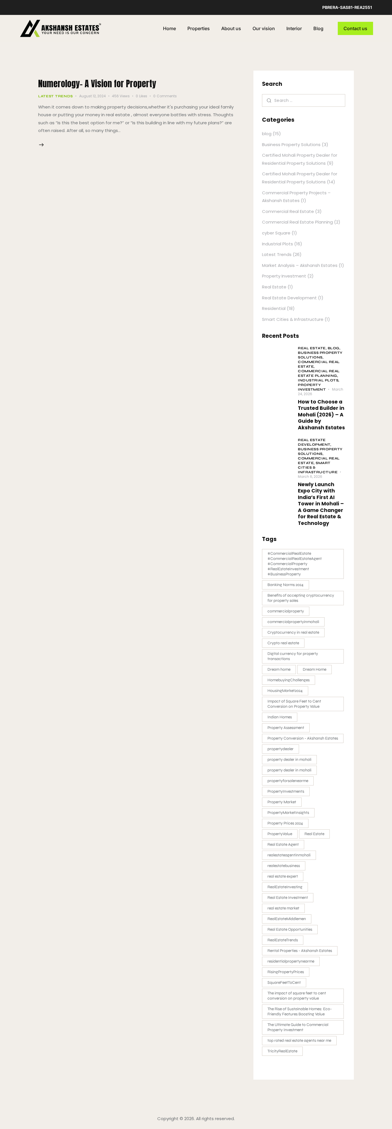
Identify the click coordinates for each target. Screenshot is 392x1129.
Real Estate (274, 287)
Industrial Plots (277, 244)
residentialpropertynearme (290, 961)
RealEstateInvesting (284, 886)
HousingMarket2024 (285, 690)
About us (231, 28)
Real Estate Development (289, 298)
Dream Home (314, 669)
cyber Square (276, 233)
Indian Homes (279, 717)
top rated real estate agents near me (299, 1040)
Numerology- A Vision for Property (97, 83)
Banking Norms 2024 (285, 584)
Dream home (278, 669)
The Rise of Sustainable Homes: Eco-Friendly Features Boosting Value (299, 1011)
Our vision (264, 28)
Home (169, 28)
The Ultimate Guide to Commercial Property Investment (297, 1027)
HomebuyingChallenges (288, 680)
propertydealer (280, 748)
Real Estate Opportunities (289, 929)
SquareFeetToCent (284, 982)
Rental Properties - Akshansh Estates (299, 950)
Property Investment (284, 276)
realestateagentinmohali (289, 855)
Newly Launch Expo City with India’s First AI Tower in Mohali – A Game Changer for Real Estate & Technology (321, 503)
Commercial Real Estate (288, 211)
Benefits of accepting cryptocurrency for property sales (300, 598)
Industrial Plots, (318, 380)
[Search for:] (303, 100)
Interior (294, 28)
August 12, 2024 (92, 96)
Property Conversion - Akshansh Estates (302, 738)
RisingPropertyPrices (285, 971)
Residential (274, 308)
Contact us (355, 28)
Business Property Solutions (291, 144)
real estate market (283, 908)
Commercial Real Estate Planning (297, 222)
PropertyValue (279, 833)
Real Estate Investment (287, 897)
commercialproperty (285, 611)
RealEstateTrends (282, 940)
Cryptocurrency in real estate (293, 632)
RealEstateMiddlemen (286, 918)
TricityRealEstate (282, 1051)
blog (266, 134)
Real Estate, (313, 348)
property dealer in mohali (289, 759)
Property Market (281, 802)
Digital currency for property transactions (292, 656)
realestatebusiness (283, 865)
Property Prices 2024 (285, 823)
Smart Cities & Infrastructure (292, 319)
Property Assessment (285, 727)
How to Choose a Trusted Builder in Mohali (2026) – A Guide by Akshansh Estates (321, 415)
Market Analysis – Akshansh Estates (299, 265)
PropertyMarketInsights (288, 812)
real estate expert (282, 876)
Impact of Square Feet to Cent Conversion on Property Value (294, 704)
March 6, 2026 (310, 476)
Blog (318, 28)
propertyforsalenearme (287, 780)
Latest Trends (55, 96)
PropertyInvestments (285, 791)
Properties (198, 28)
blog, (334, 348)
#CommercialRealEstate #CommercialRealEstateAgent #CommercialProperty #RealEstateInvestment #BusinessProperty (294, 564)
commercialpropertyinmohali (293, 621)
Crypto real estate (283, 643)
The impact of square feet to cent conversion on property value (296, 996)
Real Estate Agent (283, 844)
